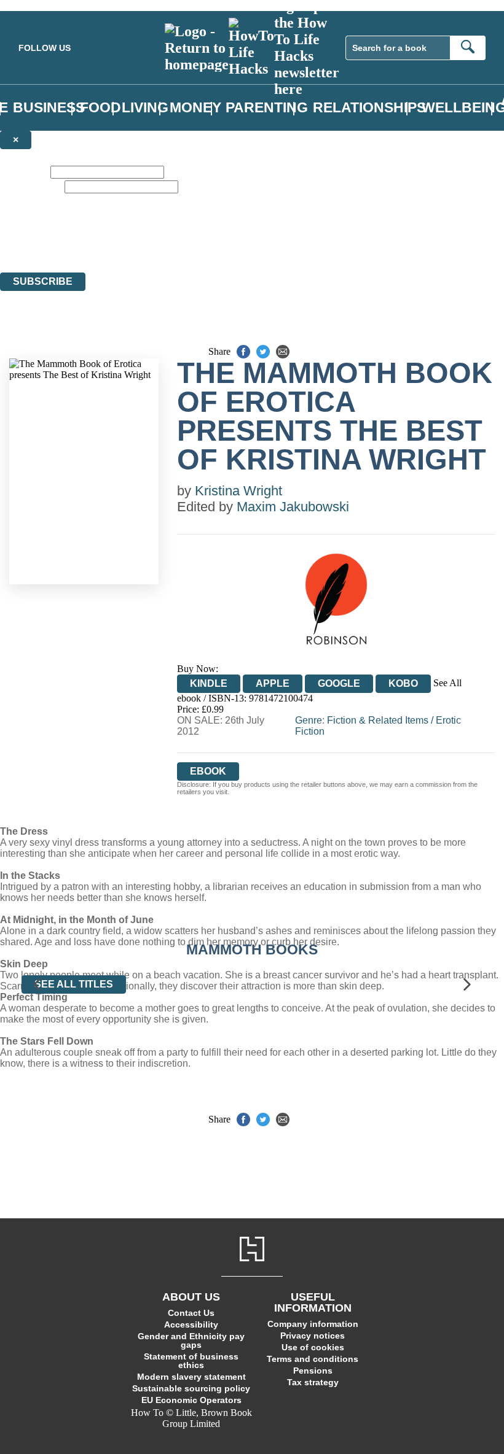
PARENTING (267, 108)
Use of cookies (313, 1347)
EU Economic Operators (191, 1400)
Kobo (403, 683)
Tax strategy (313, 1382)
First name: (24, 171)
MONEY (195, 108)
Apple (272, 683)
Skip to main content (40, 5)
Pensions (313, 1370)
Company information (312, 1324)
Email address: (31, 186)
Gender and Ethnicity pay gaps (191, 1340)
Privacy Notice (242, 244)
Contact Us (191, 1313)
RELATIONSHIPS (369, 108)
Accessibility (191, 1324)
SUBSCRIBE (43, 281)
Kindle (208, 683)
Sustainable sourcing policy (191, 1388)
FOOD (100, 108)
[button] (37, 984)
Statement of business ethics (191, 1361)
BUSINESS (49, 108)
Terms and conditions (312, 1359)
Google (339, 683)
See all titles (73, 984)
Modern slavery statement (191, 1377)
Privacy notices (312, 1335)
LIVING (145, 108)
